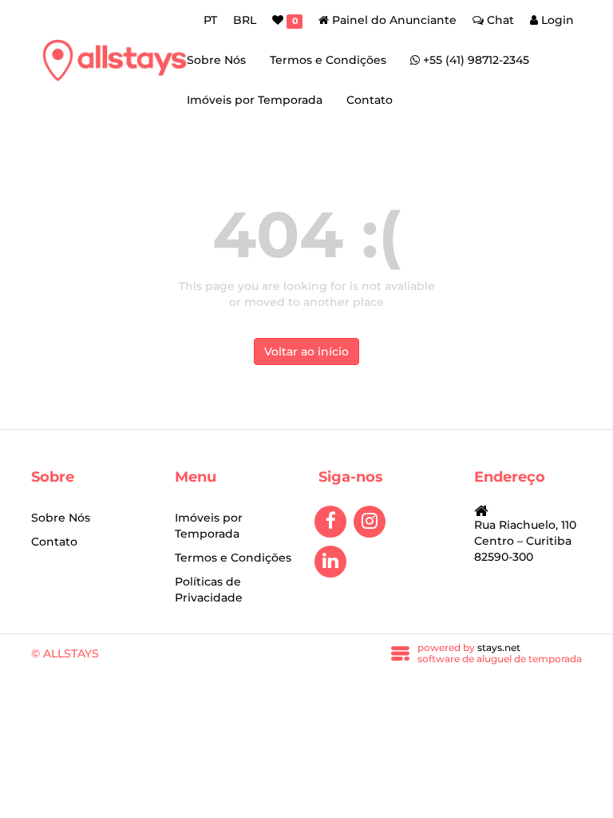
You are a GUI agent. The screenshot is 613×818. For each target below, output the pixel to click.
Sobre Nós (216, 60)
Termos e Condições (328, 60)
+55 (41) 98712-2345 (474, 60)
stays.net (498, 647)
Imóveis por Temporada (254, 100)
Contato (369, 100)
